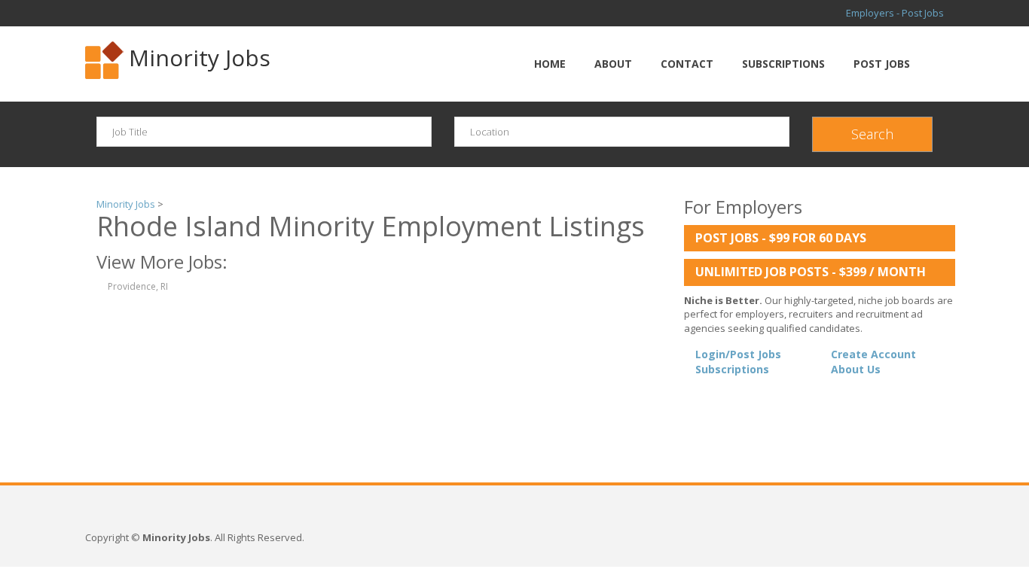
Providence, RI (138, 286)
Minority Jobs (199, 57)
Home (550, 63)
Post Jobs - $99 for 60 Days (780, 238)
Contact (687, 63)
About (613, 63)
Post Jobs (881, 63)
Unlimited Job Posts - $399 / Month (810, 271)
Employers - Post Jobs (895, 13)
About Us (856, 369)
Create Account (873, 354)
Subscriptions (783, 63)
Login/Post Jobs (738, 354)
